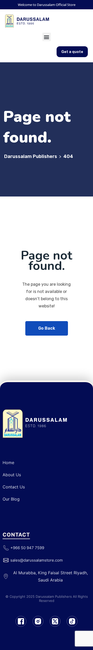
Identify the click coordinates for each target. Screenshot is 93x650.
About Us (12, 474)
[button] (46, 37)
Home (8, 462)
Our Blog (11, 499)
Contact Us (14, 486)
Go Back (46, 328)
